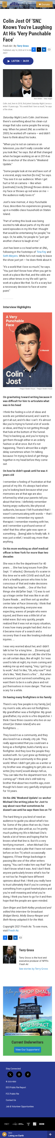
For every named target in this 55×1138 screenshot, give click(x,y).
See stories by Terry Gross (33, 968)
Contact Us (11, 1100)
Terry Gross (23, 45)
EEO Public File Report (16, 1087)
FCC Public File (12, 1094)
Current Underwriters (27, 1042)
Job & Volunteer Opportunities (20, 1106)
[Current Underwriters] (27, 1011)
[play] (4, 1134)
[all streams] (51, 1134)
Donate (46, 4)
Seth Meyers (10, 255)
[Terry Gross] (9, 955)
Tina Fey (41, 251)
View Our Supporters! (28, 1049)
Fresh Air (13, 930)
